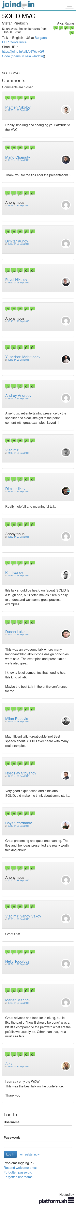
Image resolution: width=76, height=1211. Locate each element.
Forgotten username (18, 1177)
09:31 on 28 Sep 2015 (18, 575)
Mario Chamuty (17, 157)
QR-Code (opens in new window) (23, 53)
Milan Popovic (16, 718)
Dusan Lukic (15, 631)
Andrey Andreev (18, 395)
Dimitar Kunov (16, 240)
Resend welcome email (20, 1167)
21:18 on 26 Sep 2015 (18, 452)
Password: (12, 1137)
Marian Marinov (17, 999)
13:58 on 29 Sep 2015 (18, 1002)
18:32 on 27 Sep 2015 (18, 536)
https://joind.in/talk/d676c (19, 51)
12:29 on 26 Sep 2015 (18, 159)
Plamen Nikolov (18, 107)
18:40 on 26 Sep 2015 (18, 321)
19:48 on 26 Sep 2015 (18, 359)
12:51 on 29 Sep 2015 (18, 964)
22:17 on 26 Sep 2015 (18, 491)
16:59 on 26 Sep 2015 (18, 282)
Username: (12, 1122)
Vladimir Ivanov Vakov (23, 915)
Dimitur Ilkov (15, 488)
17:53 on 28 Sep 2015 (18, 775)
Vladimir (11, 449)
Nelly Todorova (17, 961)
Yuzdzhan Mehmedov (22, 356)
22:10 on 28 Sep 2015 (18, 825)
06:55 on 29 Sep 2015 (18, 880)
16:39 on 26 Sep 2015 (18, 243)
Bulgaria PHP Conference (24, 40)
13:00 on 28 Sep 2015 (18, 634)
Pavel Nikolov (16, 279)
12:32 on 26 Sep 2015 (18, 205)
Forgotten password (18, 1172)
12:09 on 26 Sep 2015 (18, 110)
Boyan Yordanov (18, 822)
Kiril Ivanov (14, 572)
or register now (30, 1154)
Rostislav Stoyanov (20, 772)
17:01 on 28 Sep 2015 (18, 721)
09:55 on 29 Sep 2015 (18, 919)
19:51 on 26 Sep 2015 (18, 398)
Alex (8, 1063)
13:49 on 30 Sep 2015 (18, 1066)
